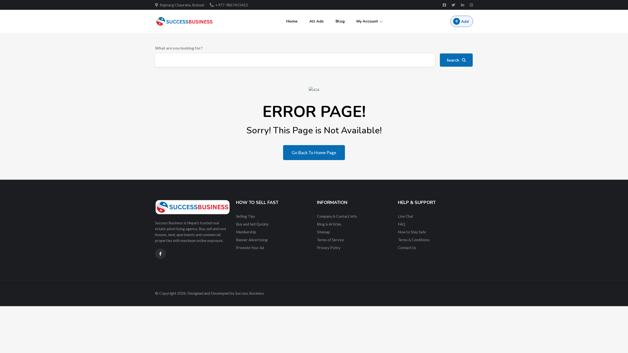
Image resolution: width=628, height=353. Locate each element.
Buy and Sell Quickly (252, 224)
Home (292, 21)
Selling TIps (245, 216)
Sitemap (323, 232)
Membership (246, 232)
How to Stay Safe (412, 232)
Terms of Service (330, 240)
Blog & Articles (329, 224)
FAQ (401, 224)
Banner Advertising (252, 240)
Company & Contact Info (337, 216)
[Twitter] (454, 5)
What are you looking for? (179, 48)
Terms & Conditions (414, 240)
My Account (367, 21)
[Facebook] (445, 5)
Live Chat (405, 216)
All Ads (316, 21)
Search (453, 60)
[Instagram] (471, 5)
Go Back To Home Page (314, 152)
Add (465, 21)
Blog (340, 21)
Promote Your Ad (250, 247)
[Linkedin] (463, 5)
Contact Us (407, 247)
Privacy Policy (328, 247)
